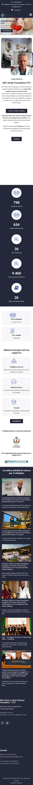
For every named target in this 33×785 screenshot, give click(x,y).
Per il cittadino (16, 319)
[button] (2, 442)
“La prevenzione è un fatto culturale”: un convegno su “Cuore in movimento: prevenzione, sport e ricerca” (16, 500)
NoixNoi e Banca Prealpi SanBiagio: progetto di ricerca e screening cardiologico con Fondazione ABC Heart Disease (15, 566)
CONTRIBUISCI (6, 31)
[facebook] (2, 723)
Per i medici (16, 335)
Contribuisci (17, 10)
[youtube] (7, 723)
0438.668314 (18, 2)
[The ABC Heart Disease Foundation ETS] (8, 15)
